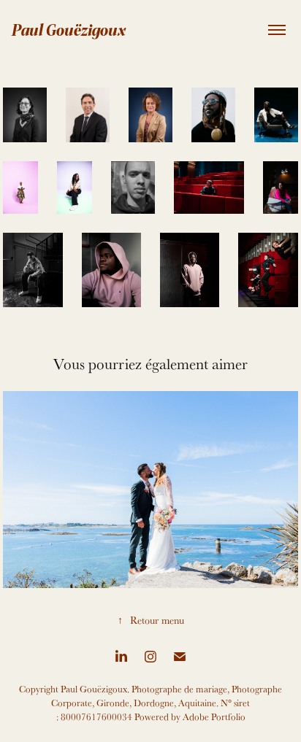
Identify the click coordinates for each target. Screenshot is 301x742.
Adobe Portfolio (214, 717)
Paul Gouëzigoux (69, 29)
